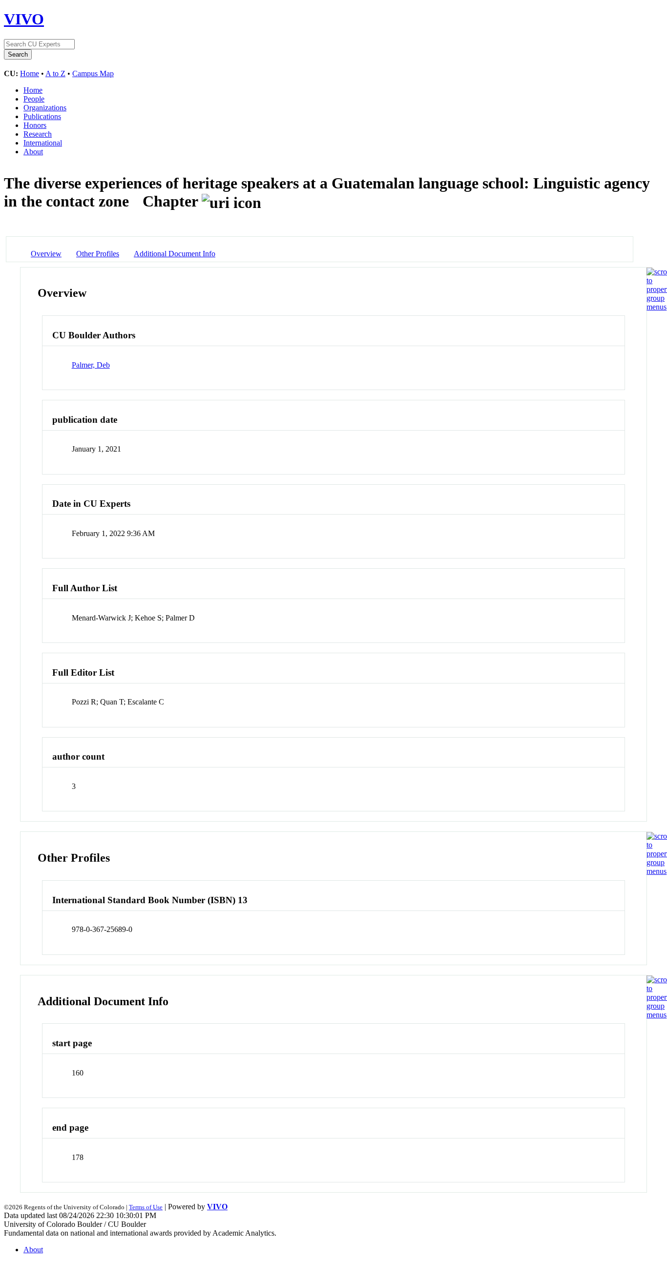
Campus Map (93, 73)
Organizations (44, 107)
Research (37, 134)
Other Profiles (97, 253)
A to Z (55, 73)
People (33, 99)
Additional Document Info (174, 253)
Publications (42, 116)
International (42, 143)
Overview (46, 253)
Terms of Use (146, 1207)
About (33, 151)
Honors (34, 125)
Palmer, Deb (91, 365)
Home (29, 73)
